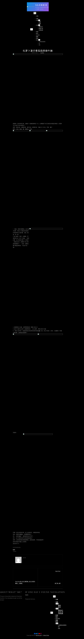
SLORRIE (41, 5)
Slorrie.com (39, 635)
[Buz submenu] (39, 40)
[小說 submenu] (39, 20)
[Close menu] (35, 13)
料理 (14, 549)
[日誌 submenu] (39, 25)
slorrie (42, 52)
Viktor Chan (46, 635)
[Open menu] (31, 29)
